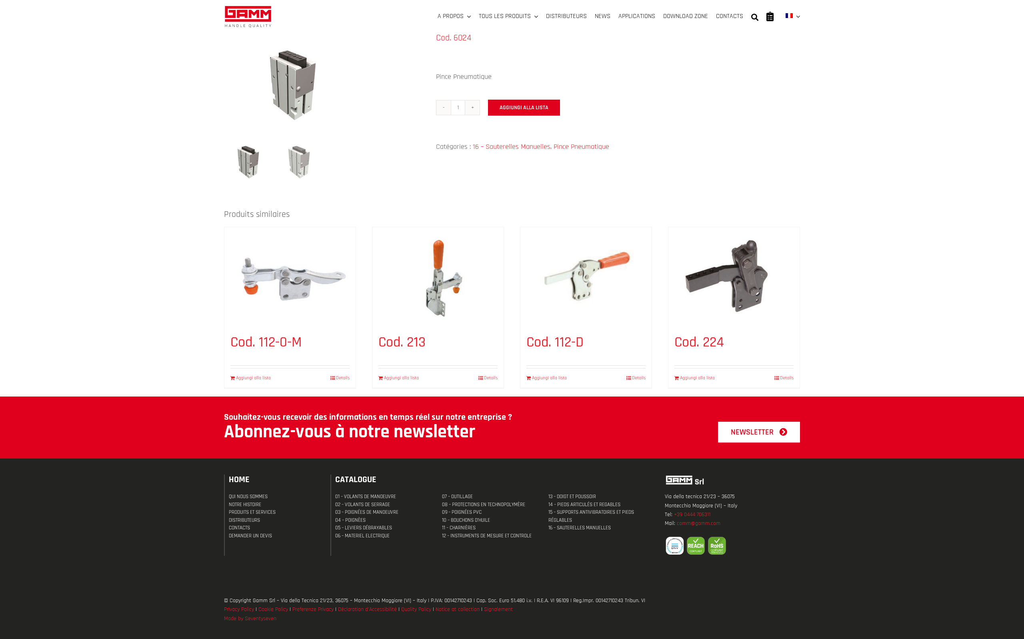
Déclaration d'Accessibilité (367, 609)
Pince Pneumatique (581, 146)
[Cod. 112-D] (586, 276)
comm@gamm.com (698, 523)
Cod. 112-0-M (266, 342)
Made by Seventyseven (250, 618)
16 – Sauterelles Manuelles (511, 146)
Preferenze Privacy (313, 609)
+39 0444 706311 (692, 514)
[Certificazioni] (732, 546)
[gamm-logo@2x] (248, 8)
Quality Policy (416, 609)
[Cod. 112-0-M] (290, 276)
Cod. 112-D (555, 342)
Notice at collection (458, 609)
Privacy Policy (239, 609)
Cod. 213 (402, 342)
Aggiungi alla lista (524, 107)
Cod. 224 (699, 342)
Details (343, 378)
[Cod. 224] (734, 276)
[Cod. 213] (438, 276)
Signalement (498, 609)
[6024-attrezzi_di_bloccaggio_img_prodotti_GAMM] (324, 84)
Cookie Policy (273, 609)
